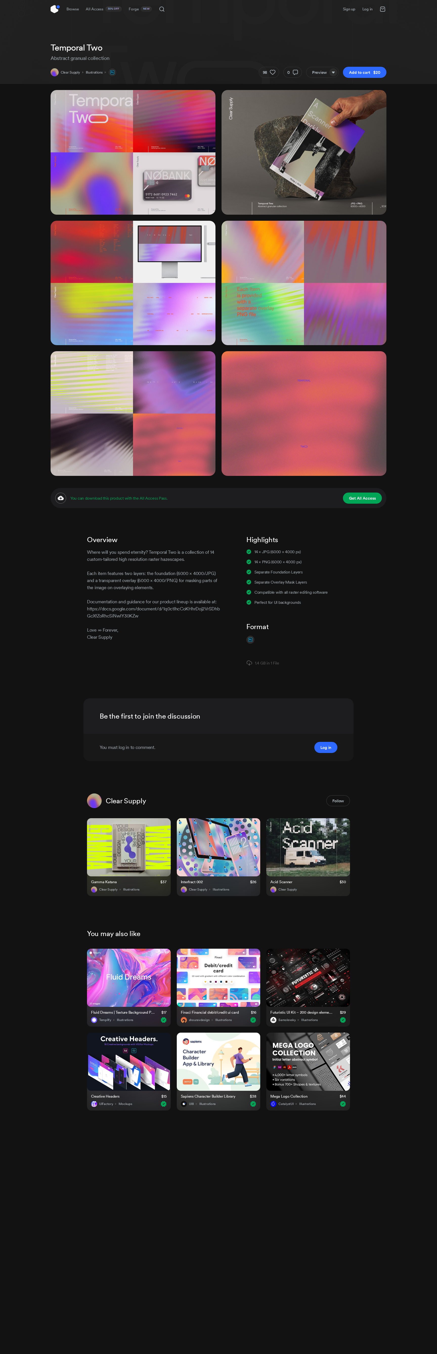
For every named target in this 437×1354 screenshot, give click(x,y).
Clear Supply (70, 72)
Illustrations (94, 72)
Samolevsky (287, 1020)
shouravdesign (199, 1020)
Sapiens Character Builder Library (208, 1096)
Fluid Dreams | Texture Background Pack (123, 1012)
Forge (139, 9)
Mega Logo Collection (288, 1096)
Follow (338, 800)
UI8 (191, 1104)
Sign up (349, 9)
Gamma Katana (104, 881)
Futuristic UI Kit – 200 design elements (302, 1012)
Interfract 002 (192, 881)
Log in (367, 9)
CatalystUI (286, 1104)
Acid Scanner (281, 881)
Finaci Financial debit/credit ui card (210, 1012)
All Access (102, 9)
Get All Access (362, 498)
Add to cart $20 (364, 72)
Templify (105, 1020)
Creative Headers (105, 1096)
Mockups (125, 1104)
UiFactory (106, 1104)
